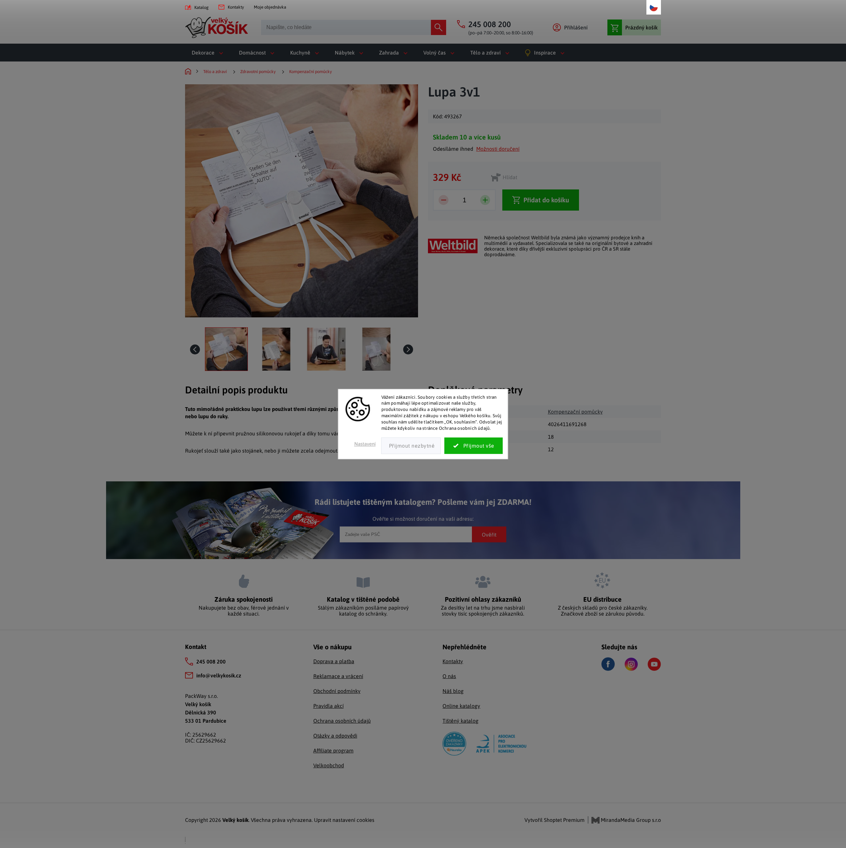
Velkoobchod (328, 765)
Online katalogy (461, 706)
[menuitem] (208, 52)
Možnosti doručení (497, 149)
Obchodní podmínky (337, 691)
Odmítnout (411, 445)
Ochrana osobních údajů (342, 721)
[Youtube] (654, 664)
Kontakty (236, 7)
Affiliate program (333, 750)
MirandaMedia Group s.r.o (630, 820)
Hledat (438, 27)
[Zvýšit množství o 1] (485, 200)
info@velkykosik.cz (218, 675)
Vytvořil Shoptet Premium (554, 820)
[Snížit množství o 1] (443, 200)
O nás (449, 676)
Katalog (201, 7)
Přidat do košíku (546, 200)
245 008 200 (211, 662)
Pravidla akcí (328, 706)
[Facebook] (608, 664)
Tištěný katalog (460, 721)
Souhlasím (473, 445)
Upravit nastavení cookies (344, 820)
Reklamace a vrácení (338, 676)
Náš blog (453, 691)
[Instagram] (631, 664)
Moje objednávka (270, 7)
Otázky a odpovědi (335, 736)
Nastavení (365, 444)
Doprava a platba (333, 661)
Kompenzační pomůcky (575, 412)
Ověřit (489, 534)
